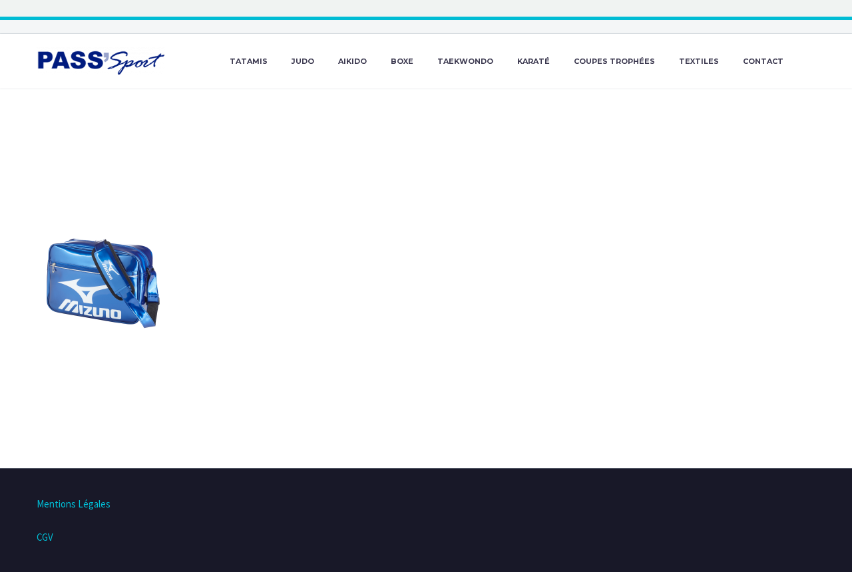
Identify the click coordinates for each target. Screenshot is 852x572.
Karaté (533, 61)
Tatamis (249, 61)
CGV (45, 537)
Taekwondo (465, 61)
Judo (303, 61)
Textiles (699, 61)
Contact (763, 61)
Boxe (402, 61)
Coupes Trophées (614, 61)
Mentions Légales (73, 504)
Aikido (352, 61)
